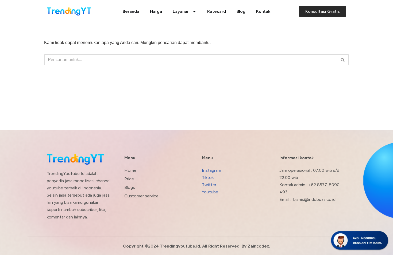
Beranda (131, 11)
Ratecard (216, 11)
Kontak (263, 11)
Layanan (181, 11)
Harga (156, 11)
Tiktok (208, 177)
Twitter (209, 184)
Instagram (211, 170)
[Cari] (343, 59)
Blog (241, 11)
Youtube (210, 191)
